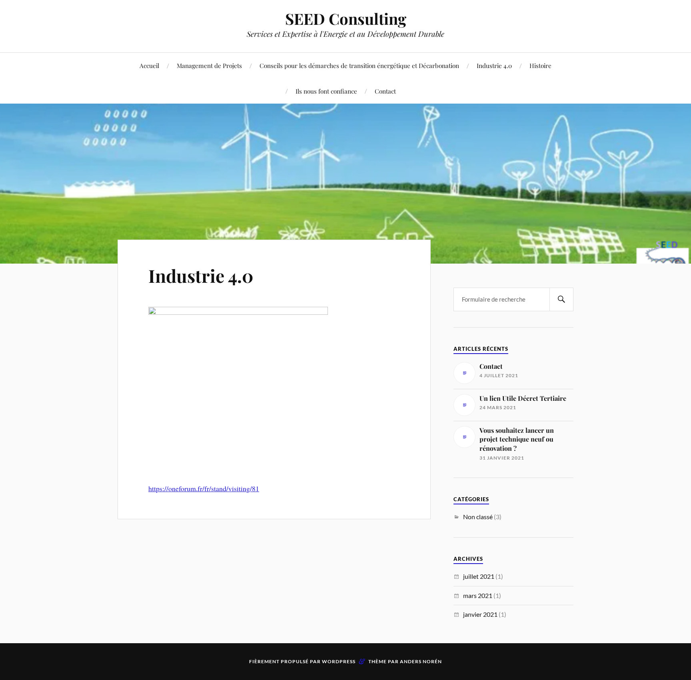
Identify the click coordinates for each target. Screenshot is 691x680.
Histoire (540, 65)
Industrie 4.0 (494, 65)
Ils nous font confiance (326, 91)
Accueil (149, 65)
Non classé (478, 516)
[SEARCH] (561, 299)
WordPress (338, 661)
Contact (385, 91)
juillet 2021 (478, 576)
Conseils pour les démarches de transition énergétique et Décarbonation (359, 65)
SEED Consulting (345, 18)
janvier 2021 (480, 614)
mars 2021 (477, 595)
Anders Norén (421, 661)
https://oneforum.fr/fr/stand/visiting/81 (203, 488)
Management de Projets (209, 65)
